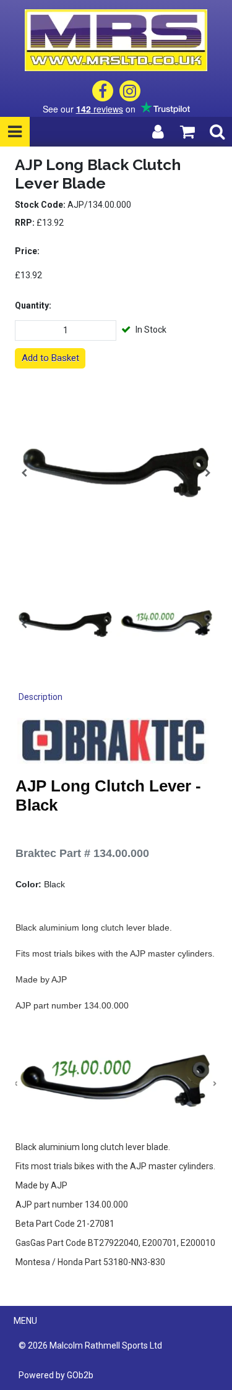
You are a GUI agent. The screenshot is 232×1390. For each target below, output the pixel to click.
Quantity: (33, 305)
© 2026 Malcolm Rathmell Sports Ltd (90, 1345)
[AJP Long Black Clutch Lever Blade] (116, 473)
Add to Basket (50, 358)
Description (40, 697)
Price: (27, 251)
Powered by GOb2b (56, 1375)
